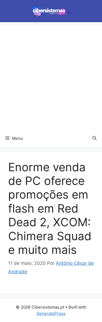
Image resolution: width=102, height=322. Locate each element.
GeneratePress (51, 313)
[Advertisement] (51, 76)
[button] (94, 138)
